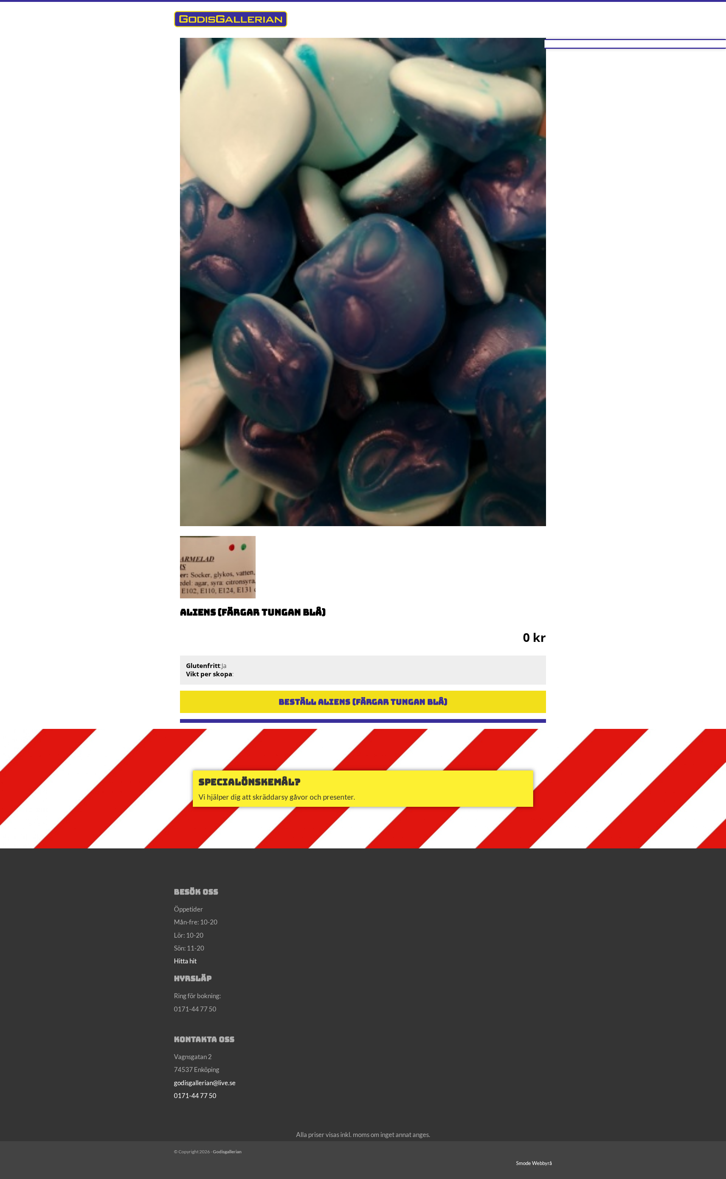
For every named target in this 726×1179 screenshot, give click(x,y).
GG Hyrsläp (526, 19)
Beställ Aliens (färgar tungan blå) (363, 702)
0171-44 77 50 (195, 1096)
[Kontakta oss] (363, 788)
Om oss (440, 19)
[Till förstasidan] (230, 19)
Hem (408, 19)
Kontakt (480, 19)
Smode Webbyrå (534, 1163)
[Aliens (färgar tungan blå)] (363, 269)
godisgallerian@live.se (205, 1083)
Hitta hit (185, 961)
